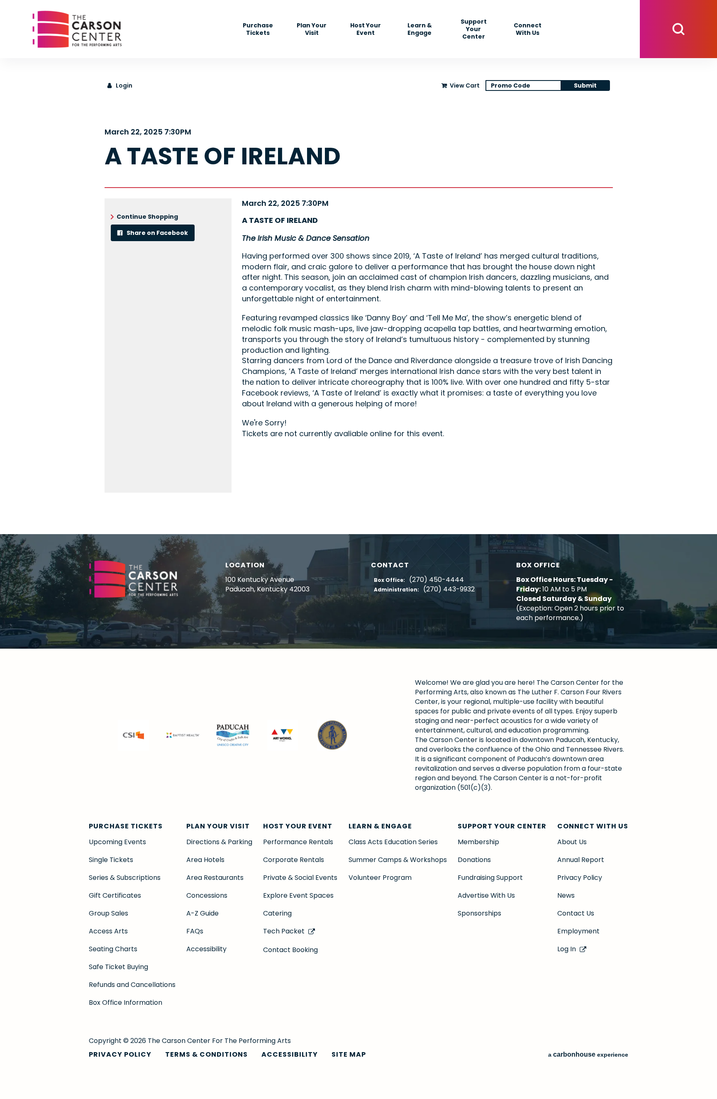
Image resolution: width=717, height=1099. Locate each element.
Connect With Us (527, 29)
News (566, 895)
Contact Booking (290, 950)
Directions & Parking (219, 842)
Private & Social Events (300, 877)
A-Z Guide (202, 913)
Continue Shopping (147, 216)
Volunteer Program (380, 877)
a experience (588, 1054)
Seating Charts (113, 949)
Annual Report (580, 860)
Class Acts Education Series (393, 842)
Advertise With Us (486, 895)
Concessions (206, 895)
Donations (474, 860)
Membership (478, 842)
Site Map (349, 1054)
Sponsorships (479, 913)
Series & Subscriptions (125, 877)
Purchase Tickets (258, 29)
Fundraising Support (490, 877)
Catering (277, 913)
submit (585, 85)
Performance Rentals (298, 842)
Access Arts (108, 931)
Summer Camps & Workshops (398, 860)
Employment (578, 931)
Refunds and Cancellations (132, 984)
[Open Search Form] (678, 29)
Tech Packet (284, 931)
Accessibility (206, 949)
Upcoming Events (117, 842)
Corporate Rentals (293, 860)
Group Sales (108, 913)
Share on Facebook (156, 233)
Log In (566, 949)
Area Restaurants (215, 877)
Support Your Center (474, 29)
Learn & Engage (419, 29)
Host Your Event (365, 29)
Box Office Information (125, 1002)
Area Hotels (205, 860)
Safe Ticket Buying (118, 967)
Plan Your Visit (312, 29)
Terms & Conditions (206, 1054)
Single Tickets (111, 860)
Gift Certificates (115, 895)
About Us (572, 842)
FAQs (194, 931)
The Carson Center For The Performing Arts (77, 29)
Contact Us (575, 913)
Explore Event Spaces (298, 895)
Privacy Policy (579, 877)
